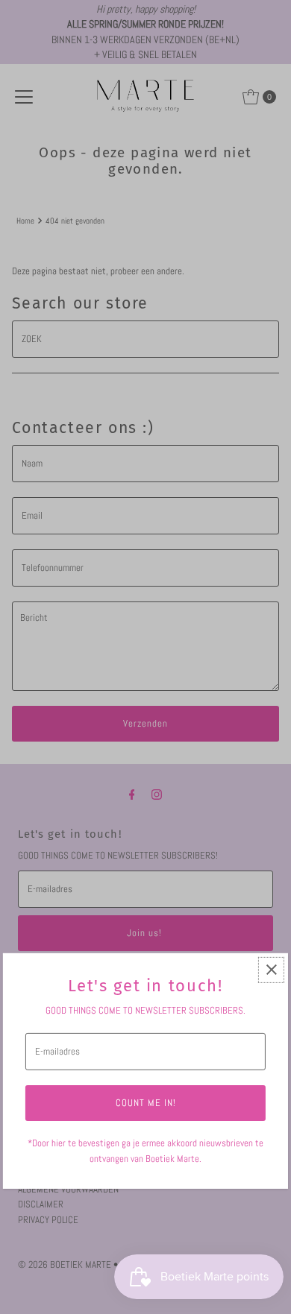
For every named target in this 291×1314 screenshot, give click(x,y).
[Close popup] (271, 970)
